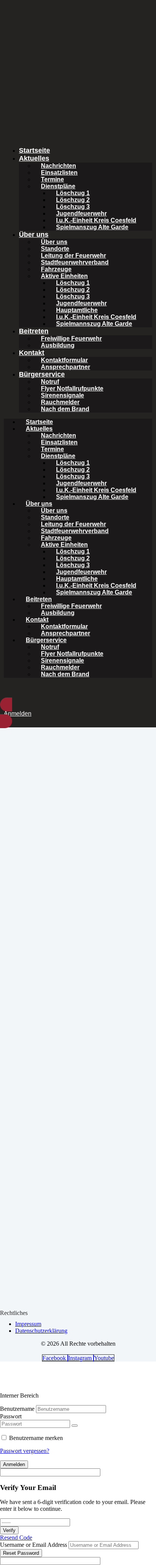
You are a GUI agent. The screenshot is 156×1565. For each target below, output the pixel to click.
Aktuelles (34, 158)
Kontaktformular (64, 360)
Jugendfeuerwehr (81, 213)
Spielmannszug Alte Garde (94, 324)
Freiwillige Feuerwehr (71, 338)
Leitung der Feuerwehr (73, 255)
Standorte (55, 248)
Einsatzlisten (59, 172)
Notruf (50, 381)
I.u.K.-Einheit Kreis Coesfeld (96, 220)
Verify (9, 1530)
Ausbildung (58, 345)
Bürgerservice (42, 374)
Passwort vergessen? (24, 1451)
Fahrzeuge (56, 269)
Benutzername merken (36, 1438)
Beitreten (33, 331)
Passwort (11, 1416)
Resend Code (16, 1537)
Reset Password (21, 1553)
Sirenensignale (62, 395)
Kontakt (31, 352)
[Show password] (75, 1425)
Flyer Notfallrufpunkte (72, 388)
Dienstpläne (58, 186)
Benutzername (17, 1409)
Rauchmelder (60, 402)
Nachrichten (58, 166)
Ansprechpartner (65, 367)
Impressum (28, 1324)
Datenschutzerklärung (41, 1330)
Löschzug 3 (73, 206)
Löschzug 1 (73, 193)
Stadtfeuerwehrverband (75, 262)
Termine (52, 179)
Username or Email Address (33, 1545)
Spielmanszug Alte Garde (92, 227)
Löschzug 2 (73, 200)
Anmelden (14, 1464)
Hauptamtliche (77, 310)
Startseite (34, 150)
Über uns (33, 234)
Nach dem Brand (65, 409)
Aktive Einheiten (64, 276)
